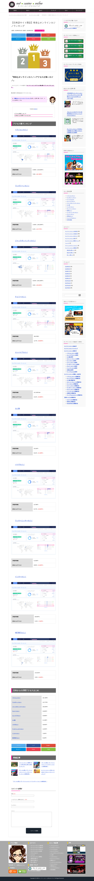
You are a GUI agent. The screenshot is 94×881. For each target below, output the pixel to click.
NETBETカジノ (20, 632)
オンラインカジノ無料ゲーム (72, 240)
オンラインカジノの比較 (36, 851)
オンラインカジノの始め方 (71, 233)
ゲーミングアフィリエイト (71, 245)
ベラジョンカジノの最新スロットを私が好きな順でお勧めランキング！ (25, 764)
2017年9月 (67, 287)
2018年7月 (67, 271)
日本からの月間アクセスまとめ (22, 115)
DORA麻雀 (69, 219)
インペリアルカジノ (71, 218)
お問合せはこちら (21, 865)
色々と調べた (70, 255)
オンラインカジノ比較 (39, 30)
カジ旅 (17, 408)
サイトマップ (79, 10)
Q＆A (66, 10)
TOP (18, 15)
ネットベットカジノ (71, 208)
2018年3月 (67, 273)
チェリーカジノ (20, 296)
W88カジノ (69, 210)
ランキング (53, 10)
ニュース (67, 243)
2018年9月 (67, 266)
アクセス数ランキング (20, 113)
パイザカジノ (20, 464)
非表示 (35, 108)
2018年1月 (67, 278)
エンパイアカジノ (21, 352)
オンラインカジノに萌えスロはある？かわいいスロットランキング (48, 772)
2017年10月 (68, 285)
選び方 (27, 10)
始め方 (40, 10)
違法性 (15, 10)
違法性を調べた (70, 250)
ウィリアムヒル (70, 199)
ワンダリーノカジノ (22, 185)
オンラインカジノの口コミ (71, 236)
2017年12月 (68, 280)
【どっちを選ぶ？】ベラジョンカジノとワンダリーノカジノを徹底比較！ (48, 764)
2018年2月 (67, 276)
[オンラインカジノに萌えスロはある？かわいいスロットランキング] (37, 772)
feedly (48, 38)
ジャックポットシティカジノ (25, 240)
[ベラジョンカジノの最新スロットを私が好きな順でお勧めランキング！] (14, 765)
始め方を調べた (70, 252)
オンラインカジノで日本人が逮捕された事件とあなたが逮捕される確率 (74, 130)
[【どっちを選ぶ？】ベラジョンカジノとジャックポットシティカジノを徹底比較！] (14, 774)
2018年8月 (67, 268)
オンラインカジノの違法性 (71, 231)
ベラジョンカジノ (21, 129)
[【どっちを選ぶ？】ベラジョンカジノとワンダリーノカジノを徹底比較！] (37, 767)
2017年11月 (68, 283)
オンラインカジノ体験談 (71, 247)
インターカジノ (20, 576)
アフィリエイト (34, 852)
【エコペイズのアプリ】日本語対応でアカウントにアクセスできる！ (74, 113)
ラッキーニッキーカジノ (24, 520)
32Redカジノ (70, 216)
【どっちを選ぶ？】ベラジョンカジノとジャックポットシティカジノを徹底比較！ (25, 772)
